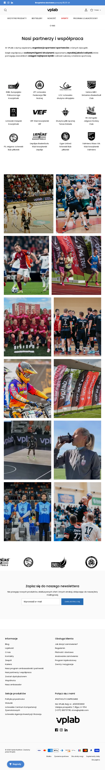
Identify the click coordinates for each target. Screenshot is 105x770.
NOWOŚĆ (52, 18)
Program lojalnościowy (65, 660)
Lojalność (9, 648)
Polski (96, 10)
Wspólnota (10, 680)
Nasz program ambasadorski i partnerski (24, 668)
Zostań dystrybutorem (16, 676)
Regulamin (60, 648)
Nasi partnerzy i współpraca (18, 672)
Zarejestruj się (72, 601)
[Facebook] (5, 3)
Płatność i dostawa (64, 652)
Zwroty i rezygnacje (64, 664)
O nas (8, 652)
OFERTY (64, 18)
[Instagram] (8, 3)
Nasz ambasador (13, 684)
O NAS (52, 25)
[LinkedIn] (12, 3)
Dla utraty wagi (77, 756)
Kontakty (9, 656)
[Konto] (85, 10)
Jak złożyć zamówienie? (66, 644)
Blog (7, 644)
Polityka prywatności (15, 699)
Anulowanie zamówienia (66, 656)
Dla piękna (96, 760)
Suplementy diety (93, 756)
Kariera (8, 664)
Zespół (8, 660)
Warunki (9, 703)
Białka (48, 756)
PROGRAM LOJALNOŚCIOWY (85, 18)
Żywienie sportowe (61, 756)
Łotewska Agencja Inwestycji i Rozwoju (23, 714)
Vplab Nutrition (17, 750)
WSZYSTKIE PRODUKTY (17, 18)
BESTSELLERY (37, 18)
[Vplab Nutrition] (52, 10)
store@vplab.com (80, 710)
